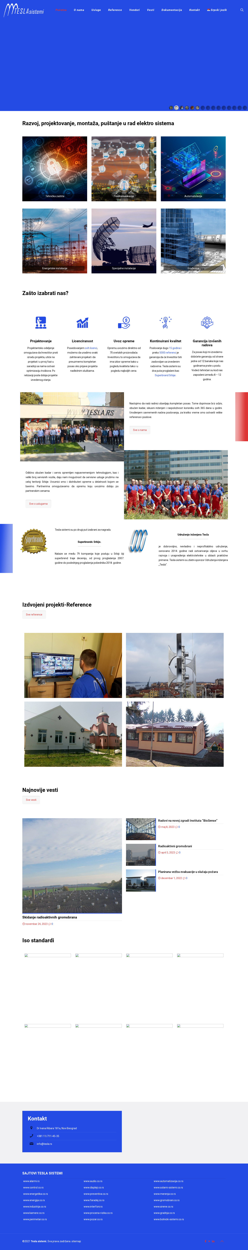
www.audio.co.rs (93, 1181)
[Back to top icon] (222, 1241)
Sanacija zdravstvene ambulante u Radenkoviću (65, 717)
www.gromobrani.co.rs (167, 1200)
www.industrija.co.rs (34, 1206)
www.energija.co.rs (34, 1200)
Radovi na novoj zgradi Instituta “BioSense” (187, 820)
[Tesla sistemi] (25, 10)
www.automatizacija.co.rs (168, 1181)
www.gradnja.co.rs (164, 1212)
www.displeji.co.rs (94, 1187)
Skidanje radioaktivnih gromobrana (49, 917)
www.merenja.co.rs (165, 1193)
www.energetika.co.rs (35, 1193)
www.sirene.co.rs (163, 1206)
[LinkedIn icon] (213, 1241)
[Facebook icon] (205, 1241)
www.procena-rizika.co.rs (98, 1212)
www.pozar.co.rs (93, 1219)
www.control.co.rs (33, 1187)
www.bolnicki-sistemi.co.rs (169, 1219)
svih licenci (91, 348)
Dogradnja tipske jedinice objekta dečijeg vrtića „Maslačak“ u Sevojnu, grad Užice (169, 724)
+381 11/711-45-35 (48, 1136)
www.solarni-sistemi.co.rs (168, 1187)
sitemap (76, 1241)
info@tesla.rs (44, 1143)
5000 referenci (168, 352)
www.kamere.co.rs (33, 1212)
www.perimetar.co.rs (35, 1219)
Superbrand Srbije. (165, 375)
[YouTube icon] (209, 1241)
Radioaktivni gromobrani (175, 846)
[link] (54, 168)
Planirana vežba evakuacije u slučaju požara (188, 872)
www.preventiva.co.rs (96, 1193)
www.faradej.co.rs (94, 1200)
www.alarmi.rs (31, 1181)
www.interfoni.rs (93, 1206)
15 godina (175, 348)
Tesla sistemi (38, 1241)
